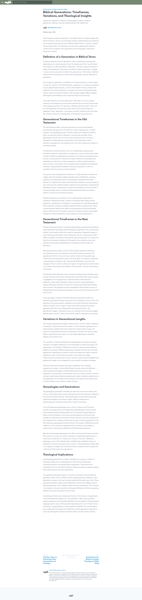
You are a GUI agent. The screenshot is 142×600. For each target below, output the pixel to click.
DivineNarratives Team (54, 27)
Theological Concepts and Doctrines (55, 9)
